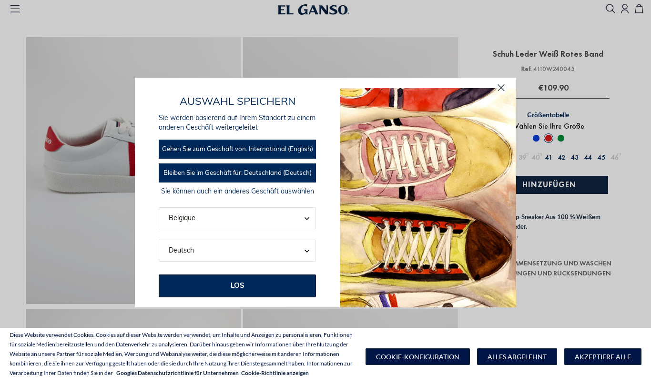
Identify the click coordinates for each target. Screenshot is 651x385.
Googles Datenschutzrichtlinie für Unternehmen (177, 372)
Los (237, 286)
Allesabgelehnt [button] (517, 357)
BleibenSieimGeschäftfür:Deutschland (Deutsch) (237, 173)
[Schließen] (501, 87)
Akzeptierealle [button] (603, 357)
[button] (418, 356)
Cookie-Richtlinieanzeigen (275, 372)
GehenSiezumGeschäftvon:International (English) (237, 149)
